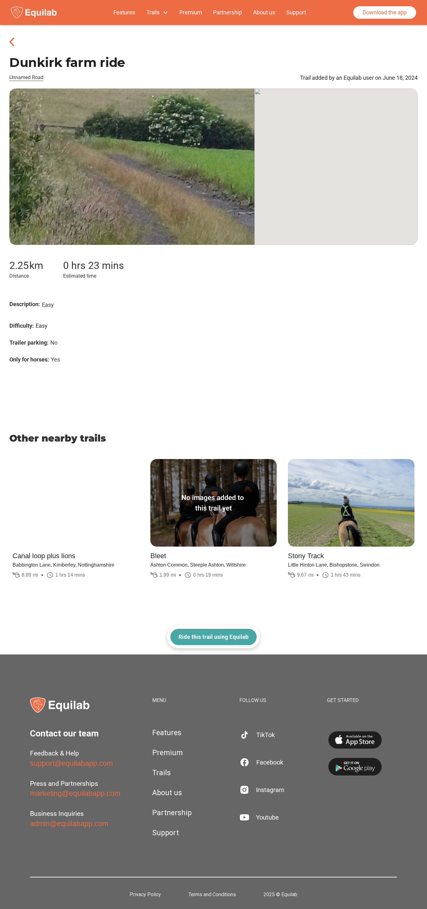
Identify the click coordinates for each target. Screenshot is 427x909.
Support (296, 12)
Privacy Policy (145, 894)
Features (124, 12)
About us (264, 12)
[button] (157, 12)
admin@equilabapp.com (69, 824)
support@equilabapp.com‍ (71, 763)
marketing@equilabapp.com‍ (75, 793)
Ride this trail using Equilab (213, 637)
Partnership (227, 12)
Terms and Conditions (212, 894)
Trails (161, 773)
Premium (190, 12)
